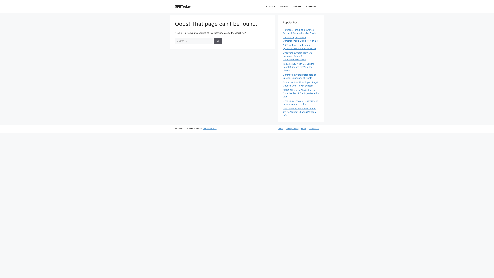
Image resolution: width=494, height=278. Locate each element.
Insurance (270, 6)
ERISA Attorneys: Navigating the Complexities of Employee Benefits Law (301, 93)
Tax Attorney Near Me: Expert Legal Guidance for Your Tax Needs (298, 67)
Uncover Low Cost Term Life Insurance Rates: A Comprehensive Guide (297, 56)
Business (297, 6)
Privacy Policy (292, 128)
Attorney (284, 6)
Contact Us (314, 128)
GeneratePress (210, 128)
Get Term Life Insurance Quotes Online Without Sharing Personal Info (299, 111)
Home (280, 128)
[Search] (218, 41)
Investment (311, 6)
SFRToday (183, 6)
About (303, 128)
